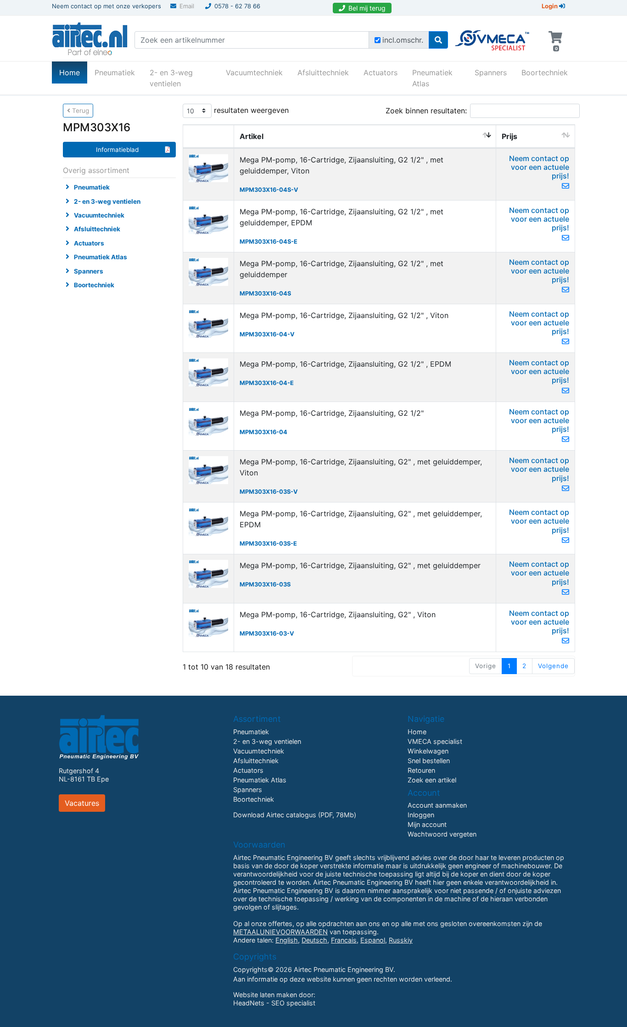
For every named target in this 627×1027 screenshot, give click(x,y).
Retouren (421, 770)
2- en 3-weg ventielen (171, 78)
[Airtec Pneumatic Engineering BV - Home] (90, 37)
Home (73, 72)
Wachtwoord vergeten (442, 834)
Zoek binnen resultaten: (426, 110)
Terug (79, 110)
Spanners (491, 72)
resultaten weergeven (250, 109)
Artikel (251, 136)
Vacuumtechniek (254, 72)
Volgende (553, 666)
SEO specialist (293, 1003)
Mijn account (427, 824)
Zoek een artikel (432, 780)
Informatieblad (117, 149)
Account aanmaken (437, 805)
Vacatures (82, 803)
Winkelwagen (428, 751)
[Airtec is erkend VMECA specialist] (493, 36)
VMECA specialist (435, 741)
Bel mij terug (367, 8)
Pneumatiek (115, 72)
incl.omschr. (402, 40)
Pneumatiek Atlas (432, 78)
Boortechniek (544, 72)
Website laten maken (265, 995)
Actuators (380, 72)
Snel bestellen (429, 761)
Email (186, 6)
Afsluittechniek (323, 72)
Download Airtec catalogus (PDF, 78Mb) (294, 815)
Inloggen (421, 815)
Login (550, 6)
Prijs (509, 136)
